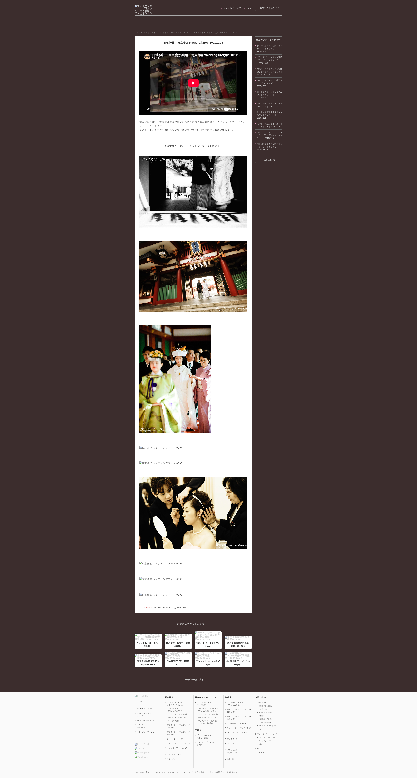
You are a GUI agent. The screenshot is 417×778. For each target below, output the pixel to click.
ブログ (198, 730)
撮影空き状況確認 (265, 706)
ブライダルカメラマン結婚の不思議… (206, 736)
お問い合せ (260, 697)
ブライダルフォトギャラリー (144, 714)
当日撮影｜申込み (265, 719)
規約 (260, 744)
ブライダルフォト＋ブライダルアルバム (175, 704)
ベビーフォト (172, 759)
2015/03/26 (145, 607)
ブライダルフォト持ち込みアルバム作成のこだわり (208, 710)
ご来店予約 (263, 709)
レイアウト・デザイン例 (177, 717)
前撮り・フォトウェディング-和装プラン (179, 726)
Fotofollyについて (232, 8)
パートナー (261, 748)
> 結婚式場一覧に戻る (193, 679)
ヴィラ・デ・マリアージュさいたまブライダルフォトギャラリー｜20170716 (269, 135)
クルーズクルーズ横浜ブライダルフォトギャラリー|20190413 (269, 49)
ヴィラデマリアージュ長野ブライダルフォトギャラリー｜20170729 (269, 83)
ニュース (260, 753)
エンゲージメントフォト (176, 739)
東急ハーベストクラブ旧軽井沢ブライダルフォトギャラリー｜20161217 (269, 72)
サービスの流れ (174, 721)
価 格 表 (263, 20)
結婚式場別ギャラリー (145, 720)
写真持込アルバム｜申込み (268, 725)
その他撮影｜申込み (266, 722)
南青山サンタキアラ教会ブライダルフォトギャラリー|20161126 (269, 147)
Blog (248, 8)
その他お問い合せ (265, 712)
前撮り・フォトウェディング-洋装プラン (179, 733)
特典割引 (230, 759)
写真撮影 (169, 697)
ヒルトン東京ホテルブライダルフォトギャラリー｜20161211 (269, 115)
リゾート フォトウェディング (178, 743)
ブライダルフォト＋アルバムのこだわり (175, 710)
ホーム (139, 701)
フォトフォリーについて (267, 734)
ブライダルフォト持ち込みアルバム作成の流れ (208, 722)
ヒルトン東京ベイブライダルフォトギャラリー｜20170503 (269, 95)
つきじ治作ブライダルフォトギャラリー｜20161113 (269, 105)
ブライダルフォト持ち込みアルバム (226, 20)
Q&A (259, 730)
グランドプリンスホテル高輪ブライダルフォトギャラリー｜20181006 (269, 60)
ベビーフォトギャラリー (146, 732)
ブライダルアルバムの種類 (178, 714)
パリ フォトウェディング (177, 748)
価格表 (228, 697)
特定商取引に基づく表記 (267, 737)
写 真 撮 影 (190, 20)
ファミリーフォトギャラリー (144, 726)
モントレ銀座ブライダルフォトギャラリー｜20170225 (269, 125)
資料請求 (262, 716)
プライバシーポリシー (267, 741)
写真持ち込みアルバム (206, 697)
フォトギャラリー (153, 20)
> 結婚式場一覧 (268, 160)
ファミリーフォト (174, 754)
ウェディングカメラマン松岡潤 (206, 743)
